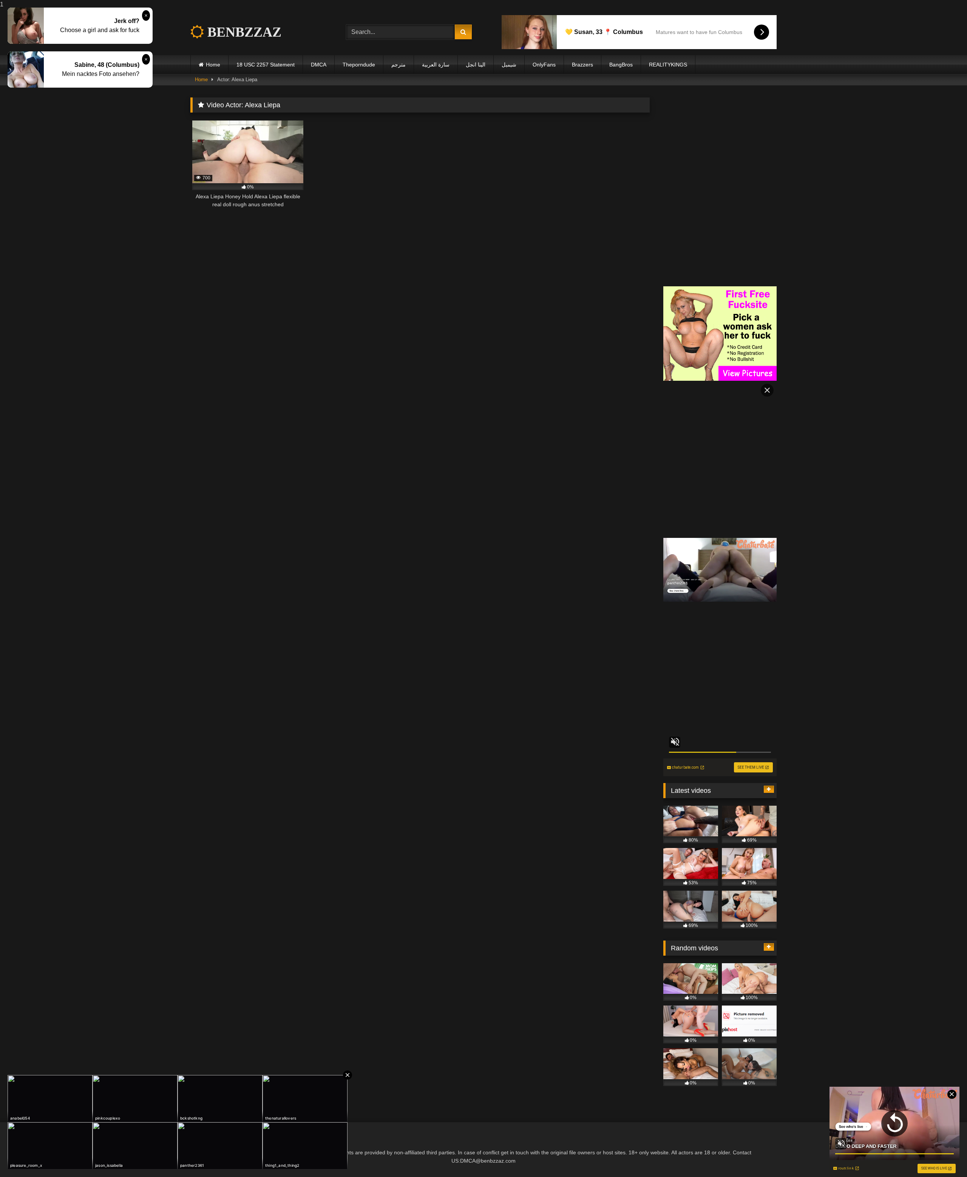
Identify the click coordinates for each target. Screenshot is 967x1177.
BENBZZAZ (242, 32)
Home (213, 65)
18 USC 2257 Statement (265, 65)
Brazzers (582, 65)
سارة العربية (436, 65)
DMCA (318, 65)
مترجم (398, 65)
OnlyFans (544, 65)
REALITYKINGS (668, 65)
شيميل (509, 65)
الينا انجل (475, 65)
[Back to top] (943, 1156)
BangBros (621, 65)
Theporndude (359, 65)
